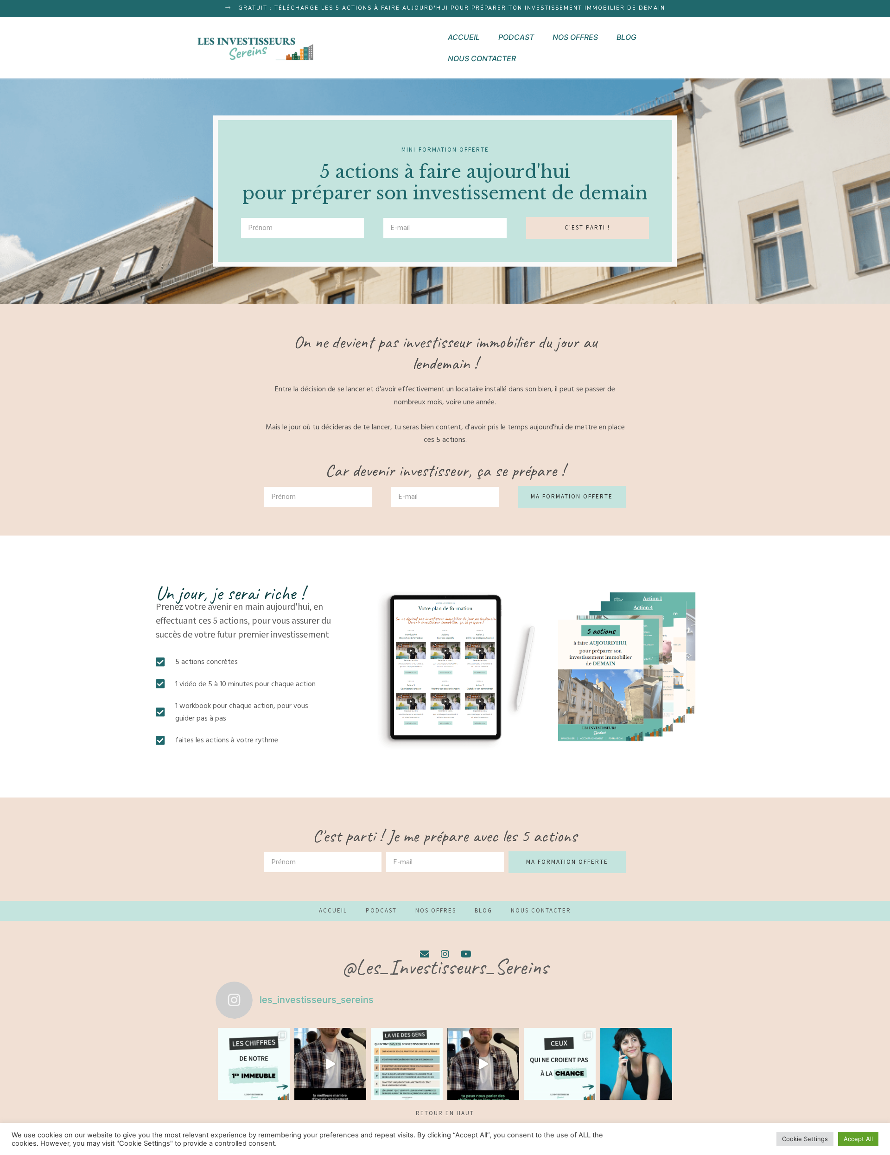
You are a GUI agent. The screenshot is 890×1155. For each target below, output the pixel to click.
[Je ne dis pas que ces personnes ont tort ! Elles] (407, 1064)
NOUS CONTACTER (482, 58)
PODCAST (516, 37)
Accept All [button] (858, 1138)
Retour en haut (445, 1113)
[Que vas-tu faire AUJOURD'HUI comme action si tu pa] (560, 1064)
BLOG (626, 37)
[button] (445, 8)
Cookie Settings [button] (805, 1138)
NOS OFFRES (575, 37)
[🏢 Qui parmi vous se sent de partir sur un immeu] (254, 1064)
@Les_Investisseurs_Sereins (445, 967)
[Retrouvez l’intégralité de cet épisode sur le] (330, 1064)
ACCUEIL (464, 37)
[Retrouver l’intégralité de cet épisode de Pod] (483, 1064)
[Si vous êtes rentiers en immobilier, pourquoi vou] (636, 1064)
